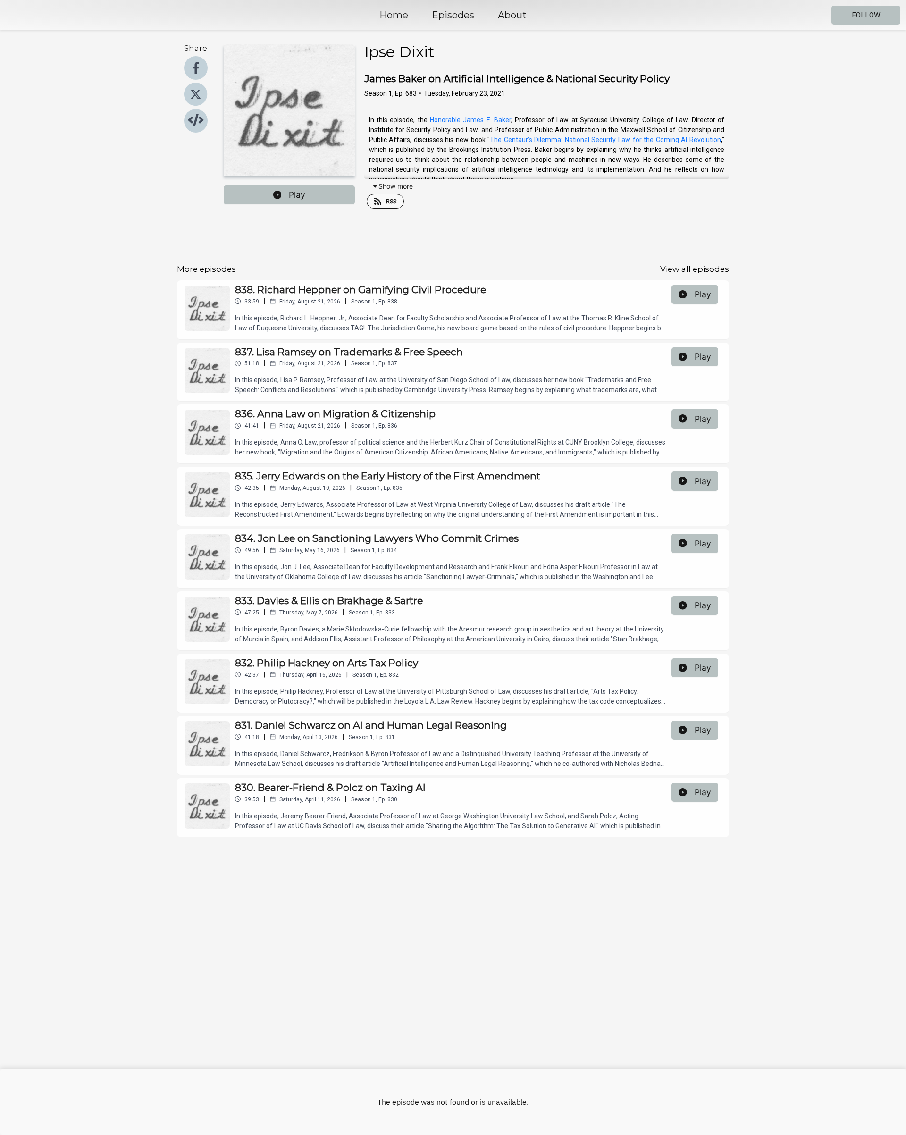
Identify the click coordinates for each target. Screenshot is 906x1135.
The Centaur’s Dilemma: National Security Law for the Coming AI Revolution (605, 139)
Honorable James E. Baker (470, 120)
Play (297, 195)
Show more (395, 186)
